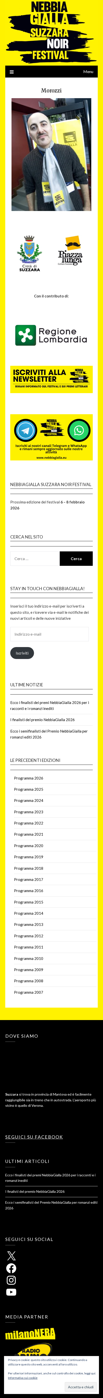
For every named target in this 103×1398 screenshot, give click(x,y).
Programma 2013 (28, 924)
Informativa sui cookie (23, 1378)
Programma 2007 (28, 992)
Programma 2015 (28, 902)
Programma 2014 (28, 913)
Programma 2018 (28, 868)
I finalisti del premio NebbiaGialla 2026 (42, 719)
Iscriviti (22, 653)
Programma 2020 (28, 845)
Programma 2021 (28, 834)
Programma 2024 (28, 800)
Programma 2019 (28, 857)
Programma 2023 (28, 812)
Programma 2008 (28, 981)
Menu (88, 71)
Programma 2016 (28, 890)
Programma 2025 (28, 789)
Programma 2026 (28, 778)
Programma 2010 (28, 958)
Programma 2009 (28, 969)
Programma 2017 (28, 879)
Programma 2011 (28, 947)
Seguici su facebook (34, 1137)
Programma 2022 (28, 823)
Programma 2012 (28, 936)
